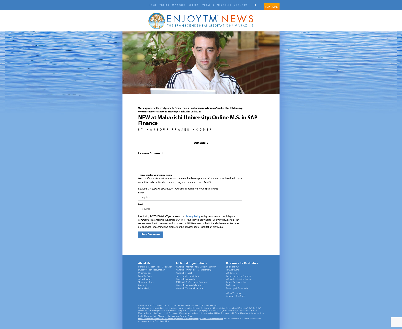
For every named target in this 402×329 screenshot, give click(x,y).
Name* (141, 193)
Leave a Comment (150, 153)
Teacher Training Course (238, 279)
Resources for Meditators (242, 263)
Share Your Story (146, 282)
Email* (140, 204)
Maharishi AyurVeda (185, 279)
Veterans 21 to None (235, 296)
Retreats (231, 273)
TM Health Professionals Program (191, 282)
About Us (241, 5)
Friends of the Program (238, 276)
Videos (194, 5)
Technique (144, 279)
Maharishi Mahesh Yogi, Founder (155, 267)
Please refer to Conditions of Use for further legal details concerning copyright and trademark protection (180, 319)
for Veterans (233, 293)
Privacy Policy (193, 216)
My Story (179, 5)
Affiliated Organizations (191, 263)
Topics (164, 5)
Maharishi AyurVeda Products (190, 285)
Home (153, 5)
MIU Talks (224, 5)
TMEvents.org (232, 270)
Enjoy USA (232, 267)
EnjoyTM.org (271, 7)
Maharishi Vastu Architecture (189, 288)
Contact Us (143, 285)
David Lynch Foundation (187, 276)
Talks (207, 5)
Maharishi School (184, 273)
